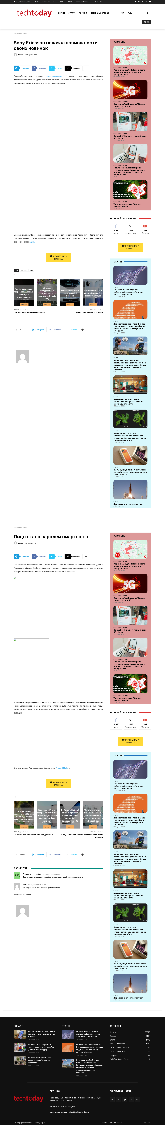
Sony (31, 270)
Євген (20, 55)
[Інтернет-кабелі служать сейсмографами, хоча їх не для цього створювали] (130, 275)
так (115, 225)
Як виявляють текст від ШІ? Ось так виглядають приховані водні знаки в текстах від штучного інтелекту (129, 327)
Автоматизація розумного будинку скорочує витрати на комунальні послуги (128, 401)
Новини (24, 33)
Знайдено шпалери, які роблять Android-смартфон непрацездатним (24, 293)
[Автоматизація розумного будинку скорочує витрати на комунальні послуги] (130, 384)
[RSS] (118, 1099)
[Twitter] (142, 1)
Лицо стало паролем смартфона (29, 312)
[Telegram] (124, 1099)
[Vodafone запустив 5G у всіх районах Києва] (130, 189)
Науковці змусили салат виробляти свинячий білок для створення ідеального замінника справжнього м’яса (129, 436)
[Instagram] (139, 1)
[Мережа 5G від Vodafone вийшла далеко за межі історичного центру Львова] (130, 55)
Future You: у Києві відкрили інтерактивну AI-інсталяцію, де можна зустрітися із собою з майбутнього (129, 171)
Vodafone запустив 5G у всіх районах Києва (127, 205)
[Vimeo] (146, 1)
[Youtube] (149, 1)
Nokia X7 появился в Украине (89, 312)
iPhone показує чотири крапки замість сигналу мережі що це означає (41, 1033)
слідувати (130, 225)
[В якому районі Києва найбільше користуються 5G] (130, 89)
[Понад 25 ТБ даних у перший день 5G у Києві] (130, 121)
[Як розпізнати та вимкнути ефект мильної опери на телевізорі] (20, 1060)
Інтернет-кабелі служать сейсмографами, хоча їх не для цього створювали (128, 292)
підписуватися (145, 225)
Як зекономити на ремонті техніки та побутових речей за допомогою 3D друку (41, 1047)
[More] (86, 68)
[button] (148, 13)
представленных (54, 76)
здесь (32, 242)
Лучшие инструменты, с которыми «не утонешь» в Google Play (47, 293)
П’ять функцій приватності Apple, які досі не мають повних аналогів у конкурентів (130, 472)
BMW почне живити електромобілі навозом (70, 293)
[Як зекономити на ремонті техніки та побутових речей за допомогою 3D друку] (20, 1047)
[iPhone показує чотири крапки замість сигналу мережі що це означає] (20, 1034)
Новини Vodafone (120, 67)
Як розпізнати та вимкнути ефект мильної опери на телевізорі (39, 1060)
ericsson (24, 270)
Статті (115, 287)
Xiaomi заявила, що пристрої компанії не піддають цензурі (93, 293)
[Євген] (16, 54)
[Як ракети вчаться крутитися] (130, 489)
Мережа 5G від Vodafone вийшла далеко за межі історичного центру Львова (129, 72)
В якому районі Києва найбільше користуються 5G (129, 105)
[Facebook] (135, 1)
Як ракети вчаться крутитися (128, 504)
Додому (17, 33)
